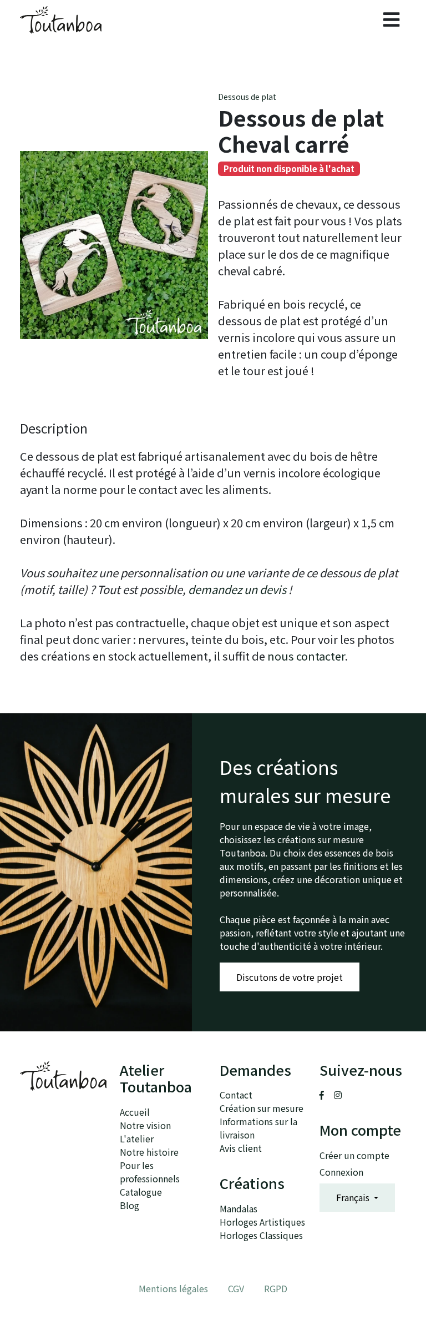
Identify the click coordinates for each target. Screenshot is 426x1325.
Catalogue (141, 1191)
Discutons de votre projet (289, 977)
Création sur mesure (261, 1108)
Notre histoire (149, 1151)
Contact (236, 1094)
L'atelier (137, 1138)
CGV (236, 1288)
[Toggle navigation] (391, 20)
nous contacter (306, 656)
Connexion (341, 1171)
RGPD (275, 1288)
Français (354, 1197)
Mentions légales (173, 1288)
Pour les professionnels (150, 1171)
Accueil (135, 1112)
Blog (129, 1205)
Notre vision (145, 1125)
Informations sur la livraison (258, 1128)
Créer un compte (354, 1155)
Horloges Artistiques (262, 1221)
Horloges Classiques (261, 1235)
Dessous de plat (247, 96)
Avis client (241, 1148)
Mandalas (238, 1208)
